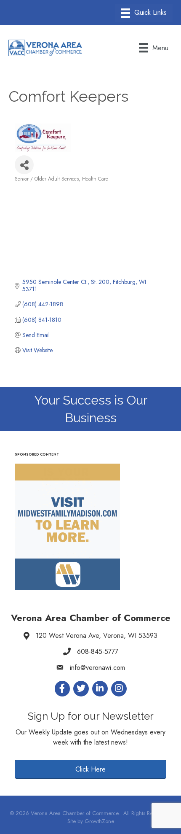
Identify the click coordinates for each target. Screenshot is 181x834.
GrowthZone (99, 821)
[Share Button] (24, 164)
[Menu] (144, 13)
